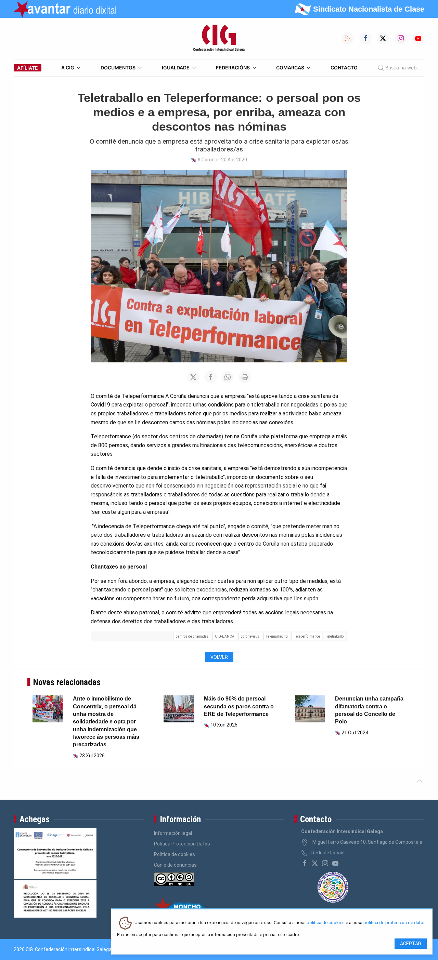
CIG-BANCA (224, 636)
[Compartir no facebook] (210, 377)
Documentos (118, 67)
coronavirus (250, 636)
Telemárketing (277, 636)
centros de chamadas (192, 636)
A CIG (67, 67)
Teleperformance (307, 636)
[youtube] (335, 863)
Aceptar (410, 943)
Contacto (344, 67)
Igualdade (176, 67)
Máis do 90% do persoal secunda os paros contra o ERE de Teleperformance (239, 706)
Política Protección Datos (182, 843)
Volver (219, 657)
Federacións (233, 67)
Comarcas (290, 67)
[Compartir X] (193, 377)
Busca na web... (403, 67)
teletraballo (335, 636)
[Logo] (219, 38)
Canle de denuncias (175, 865)
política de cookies (326, 922)
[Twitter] (314, 863)
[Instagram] (325, 863)
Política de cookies (174, 854)
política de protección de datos (394, 922)
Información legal (173, 833)
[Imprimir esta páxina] (245, 377)
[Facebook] (304, 863)
